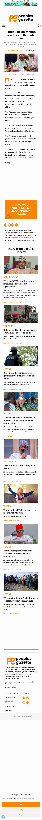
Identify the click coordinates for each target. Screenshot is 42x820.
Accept (21, 804)
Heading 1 (9, 414)
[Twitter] (9, 225)
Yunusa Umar (8, 436)
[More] (16, 225)
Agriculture (10, 277)
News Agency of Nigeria (15, 51)
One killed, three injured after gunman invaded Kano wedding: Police (19, 376)
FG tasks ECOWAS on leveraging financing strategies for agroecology (19, 284)
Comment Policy (10, 697)
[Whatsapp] (12, 225)
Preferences (21, 815)
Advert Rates (9, 710)
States (7, 369)
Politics (8, 326)
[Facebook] (5, 225)
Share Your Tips (9, 706)
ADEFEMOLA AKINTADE (11, 521)
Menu (14, 26)
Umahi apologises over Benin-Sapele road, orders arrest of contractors (18, 554)
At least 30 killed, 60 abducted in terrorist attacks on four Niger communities (19, 420)
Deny (21, 810)
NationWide (10, 461)
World (7, 506)
